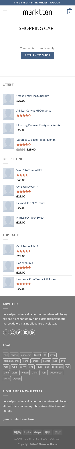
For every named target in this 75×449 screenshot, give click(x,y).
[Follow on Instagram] (13, 332)
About (18, 438)
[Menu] (5, 11)
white (7, 378)
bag (6, 354)
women (17, 378)
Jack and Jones (11, 360)
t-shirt (35, 372)
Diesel (37, 354)
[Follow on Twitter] (19, 332)
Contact (55, 438)
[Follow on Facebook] (6, 332)
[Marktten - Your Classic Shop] (37, 12)
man (6, 366)
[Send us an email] (26, 332)
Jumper (35, 360)
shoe (6, 372)
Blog (44, 438)
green (53, 354)
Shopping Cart (37, 28)
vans (44, 372)
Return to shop (37, 55)
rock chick (57, 366)
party (23, 366)
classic (14, 354)
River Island (43, 366)
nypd (14, 366)
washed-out (56, 372)
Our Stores (32, 438)
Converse (26, 354)
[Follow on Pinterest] (32, 332)
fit (45, 354)
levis (62, 360)
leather (46, 360)
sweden (25, 372)
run (67, 366)
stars (14, 372)
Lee (55, 360)
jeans (25, 360)
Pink (31, 366)
